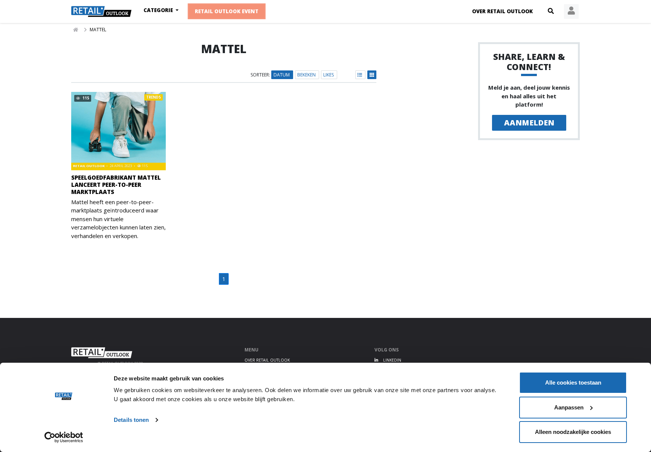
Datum (282, 75)
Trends (153, 97)
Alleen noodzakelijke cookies (573, 432)
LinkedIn (391, 360)
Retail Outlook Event (227, 11)
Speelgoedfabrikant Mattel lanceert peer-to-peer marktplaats (116, 184)
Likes (329, 75)
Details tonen (131, 420)
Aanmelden (529, 123)
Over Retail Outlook (502, 11)
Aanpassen (569, 407)
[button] (551, 11)
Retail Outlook (89, 165)
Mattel (98, 29)
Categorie (159, 10)
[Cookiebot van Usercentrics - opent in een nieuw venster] (64, 437)
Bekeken (307, 75)
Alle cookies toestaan (573, 382)
